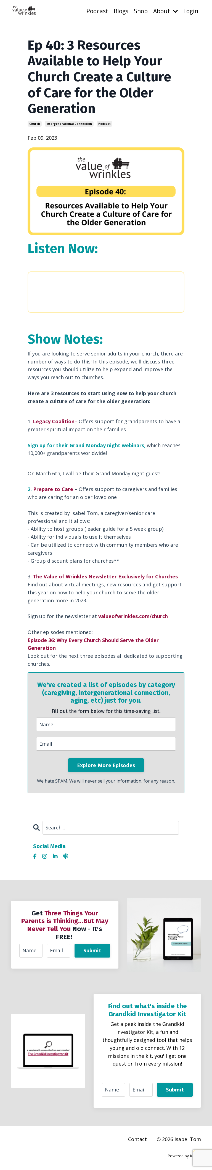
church (34, 124)
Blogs (121, 11)
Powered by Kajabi (184, 1155)
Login (190, 11)
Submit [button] (92, 950)
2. (50, 489)
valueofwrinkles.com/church (133, 616)
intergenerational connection (69, 124)
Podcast (97, 11)
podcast (104, 124)
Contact (137, 1139)
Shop (141, 11)
